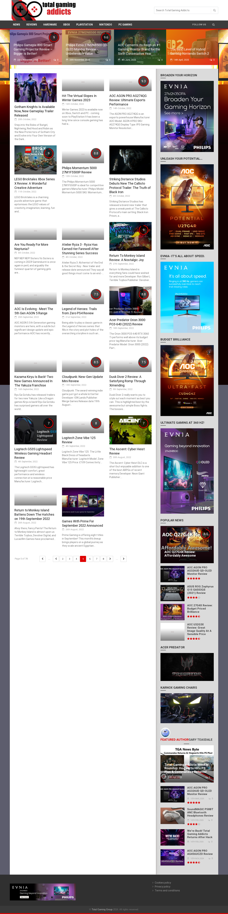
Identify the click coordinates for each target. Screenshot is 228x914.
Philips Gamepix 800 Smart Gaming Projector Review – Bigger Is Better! (33, 49)
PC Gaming (125, 24)
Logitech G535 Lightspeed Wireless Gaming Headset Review (33, 453)
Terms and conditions (167, 890)
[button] (213, 24)
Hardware (50, 24)
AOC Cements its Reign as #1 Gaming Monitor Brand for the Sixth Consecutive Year (139, 49)
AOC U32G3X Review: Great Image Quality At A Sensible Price (199, 629)
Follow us (199, 24)
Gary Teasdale (201, 739)
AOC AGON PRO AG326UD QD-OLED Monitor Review (199, 570)
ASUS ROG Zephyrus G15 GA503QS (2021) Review (200, 590)
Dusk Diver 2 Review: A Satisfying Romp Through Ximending (127, 381)
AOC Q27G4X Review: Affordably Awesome (180, 553)
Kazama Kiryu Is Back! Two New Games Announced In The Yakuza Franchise (33, 381)
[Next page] (110, 559)
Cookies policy (163, 882)
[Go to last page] (124, 559)
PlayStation (84, 24)
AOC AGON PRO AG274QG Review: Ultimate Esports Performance (128, 100)
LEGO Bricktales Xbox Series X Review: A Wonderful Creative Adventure (34, 183)
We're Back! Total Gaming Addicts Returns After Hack (199, 834)
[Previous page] (56, 559)
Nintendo (105, 24)
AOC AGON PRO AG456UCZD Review (200, 852)
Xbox (66, 24)
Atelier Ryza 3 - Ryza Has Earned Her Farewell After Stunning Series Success (80, 249)
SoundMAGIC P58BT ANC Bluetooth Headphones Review (200, 812)
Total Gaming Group (102, 909)
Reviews (31, 24)
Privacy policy (162, 886)
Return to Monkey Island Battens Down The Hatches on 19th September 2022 (34, 514)
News (16, 24)
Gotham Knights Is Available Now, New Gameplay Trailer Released (34, 111)
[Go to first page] (42, 559)
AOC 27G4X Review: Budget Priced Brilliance (200, 608)
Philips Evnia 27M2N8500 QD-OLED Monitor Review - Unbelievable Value (87, 49)
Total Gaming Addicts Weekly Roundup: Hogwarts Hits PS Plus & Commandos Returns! (186, 768)
